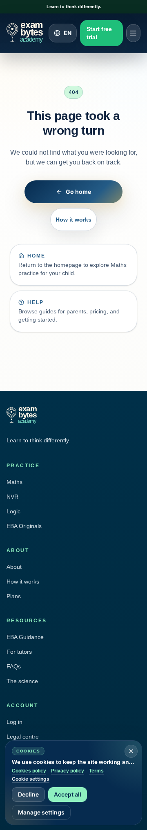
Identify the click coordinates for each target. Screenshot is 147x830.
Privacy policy (67, 771)
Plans (14, 596)
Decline (28, 794)
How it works (73, 219)
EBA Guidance (25, 637)
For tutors (19, 651)
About (14, 567)
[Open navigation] (133, 33)
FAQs (14, 666)
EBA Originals (24, 526)
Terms (96, 771)
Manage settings (41, 812)
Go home (78, 191)
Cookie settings (30, 779)
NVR (12, 496)
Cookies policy (29, 771)
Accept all (67, 794)
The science (22, 681)
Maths (14, 482)
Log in (14, 722)
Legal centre (23, 736)
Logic (13, 511)
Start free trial (99, 33)
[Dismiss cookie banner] (131, 751)
